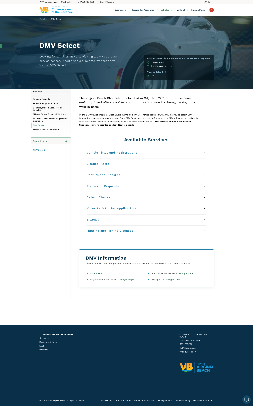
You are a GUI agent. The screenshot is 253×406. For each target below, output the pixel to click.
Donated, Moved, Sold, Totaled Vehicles (48, 109)
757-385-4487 (158, 62)
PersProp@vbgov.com (161, 66)
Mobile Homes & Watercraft (46, 130)
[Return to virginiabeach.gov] (196, 367)
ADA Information (123, 400)
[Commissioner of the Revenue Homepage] (56, 10)
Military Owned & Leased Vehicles (49, 114)
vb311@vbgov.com (187, 348)
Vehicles (165, 10)
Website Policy (183, 400)
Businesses (120, 10)
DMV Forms (96, 273)
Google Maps (186, 273)
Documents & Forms (48, 342)
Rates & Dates (198, 10)
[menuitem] (122, 10)
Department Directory (203, 400)
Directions (43, 350)
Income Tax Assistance (143, 10)
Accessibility (106, 400)
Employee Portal (165, 400)
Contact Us (44, 338)
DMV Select (56, 19)
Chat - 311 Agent (106, 2)
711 (152, 76)
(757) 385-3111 (185, 344)
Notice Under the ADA (144, 400)
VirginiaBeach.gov (50, 2)
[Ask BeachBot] (246, 399)
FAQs (41, 346)
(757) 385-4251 (87, 2)
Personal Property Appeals (45, 103)
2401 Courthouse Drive (189, 340)
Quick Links (66, 2)
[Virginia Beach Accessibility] (210, 2)
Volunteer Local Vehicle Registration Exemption (50, 119)
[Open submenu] (128, 10)
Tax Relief (180, 10)
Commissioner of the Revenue (56, 335)
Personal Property (41, 99)
